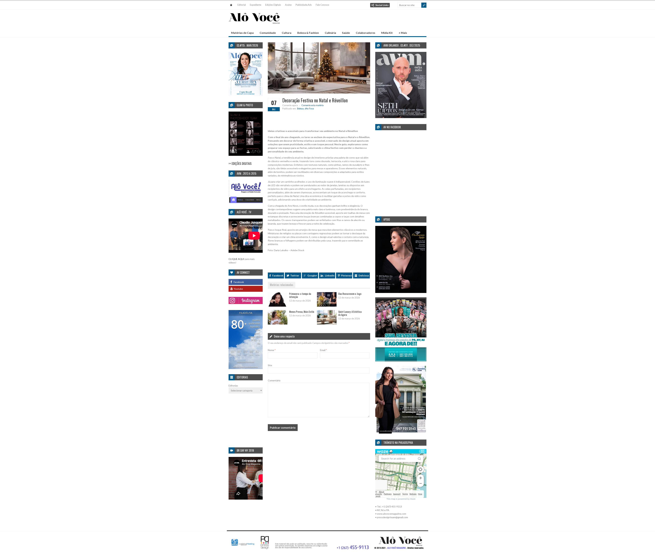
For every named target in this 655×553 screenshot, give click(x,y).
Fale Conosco (322, 4)
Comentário (274, 380)
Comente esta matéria (312, 105)
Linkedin (329, 275)
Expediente (255, 4)
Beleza (300, 108)
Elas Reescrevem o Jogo (349, 294)
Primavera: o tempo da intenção (300, 295)
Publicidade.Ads (304, 4)
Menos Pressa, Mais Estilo (301, 311)
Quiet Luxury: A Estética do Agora (350, 313)
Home (231, 3)
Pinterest (346, 275)
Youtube (238, 288)
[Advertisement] (364, 20)
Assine (288, 4)
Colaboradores (365, 32)
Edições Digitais (273, 4)
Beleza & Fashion (308, 32)
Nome (271, 350)
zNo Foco (309, 108)
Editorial (241, 4)
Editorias (233, 385)
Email (323, 350)
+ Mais (403, 32)
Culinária (330, 32)
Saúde (346, 32)
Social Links (382, 5)
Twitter (294, 275)
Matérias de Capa (242, 32)
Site (270, 365)
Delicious (364, 275)
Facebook (277, 275)
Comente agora (290, 105)
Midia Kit (387, 32)
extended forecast (245, 362)
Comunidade (268, 32)
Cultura (286, 32)
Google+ (312, 275)
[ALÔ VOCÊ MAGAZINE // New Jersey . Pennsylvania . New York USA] (254, 21)
